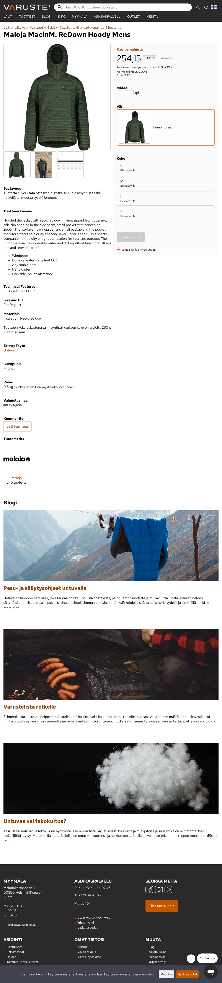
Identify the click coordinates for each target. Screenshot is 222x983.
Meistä (152, 16)
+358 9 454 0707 (96, 888)
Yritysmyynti (85, 922)
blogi (47, 16)
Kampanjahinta (130, 49)
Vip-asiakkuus (86, 952)
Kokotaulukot (157, 952)
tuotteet (27, 16)
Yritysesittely (157, 962)
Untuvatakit (94, 27)
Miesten (113, 27)
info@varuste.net (87, 894)
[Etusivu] (26, 7)
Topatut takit (71, 27)
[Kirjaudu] (198, 7)
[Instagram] (159, 890)
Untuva (9, 350)
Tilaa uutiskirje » (162, 906)
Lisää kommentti (18, 426)
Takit (52, 27)
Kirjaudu (82, 947)
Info (61, 16)
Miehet (9, 368)
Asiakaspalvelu (107, 16)
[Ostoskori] (205, 7)
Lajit (7, 16)
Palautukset (14, 947)
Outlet (133, 16)
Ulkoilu (21, 27)
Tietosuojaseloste (89, 957)
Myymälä (79, 16)
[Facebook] (149, 890)
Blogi (152, 947)
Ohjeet (11, 957)
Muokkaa (166, 974)
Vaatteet (38, 27)
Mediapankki (157, 957)
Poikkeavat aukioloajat (21, 924)
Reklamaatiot (15, 952)
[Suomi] (215, 7)
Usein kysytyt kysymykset (94, 917)
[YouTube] (168, 890)
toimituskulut (165, 58)
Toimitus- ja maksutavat (22, 962)
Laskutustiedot (87, 927)
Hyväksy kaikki (187, 974)
